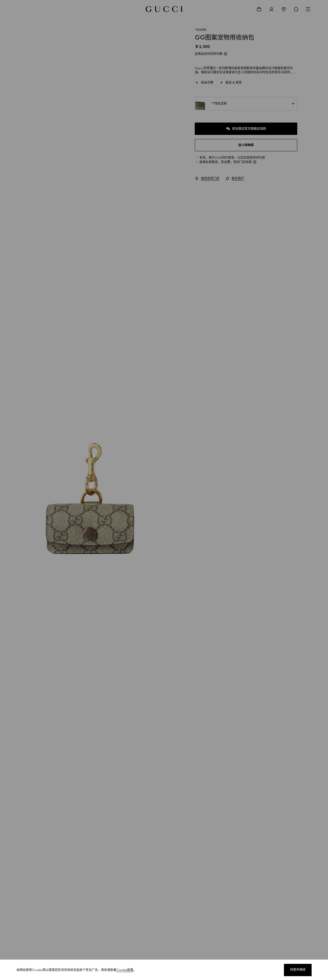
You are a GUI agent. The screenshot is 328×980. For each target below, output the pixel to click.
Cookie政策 (124, 970)
